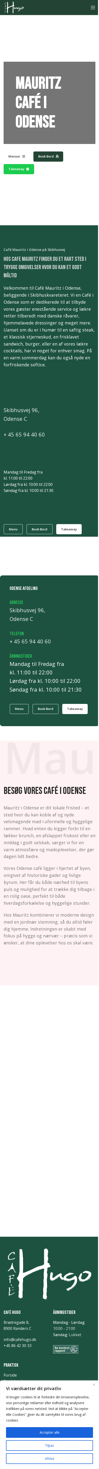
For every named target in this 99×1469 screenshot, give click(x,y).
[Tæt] (94, 1384)
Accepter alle (50, 1432)
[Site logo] (14, 7)
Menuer (14, 156)
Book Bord (46, 156)
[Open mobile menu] (93, 7)
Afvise (49, 1458)
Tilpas (49, 1445)
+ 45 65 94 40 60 (24, 434)
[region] (49, 1424)
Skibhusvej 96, (21, 410)
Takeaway (16, 169)
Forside (10, 1375)
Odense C (15, 418)
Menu (13, 529)
